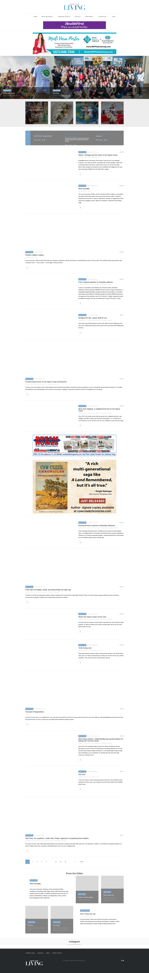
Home (35, 16)
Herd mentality (84, 189)
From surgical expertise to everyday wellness (95, 282)
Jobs (113, 16)
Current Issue (7, 95)
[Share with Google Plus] (91, 174)
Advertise (102, 16)
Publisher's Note (96, 157)
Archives (41, 953)
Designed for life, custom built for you (92, 318)
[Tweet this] (88, 174)
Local (13, 95)
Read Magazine (47, 16)
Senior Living (20, 95)
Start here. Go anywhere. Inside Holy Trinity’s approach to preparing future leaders (57, 838)
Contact (78, 16)
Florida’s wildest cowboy (34, 255)
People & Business (128, 95)
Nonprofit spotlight (97, 650)
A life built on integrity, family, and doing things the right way (48, 590)
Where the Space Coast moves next (92, 617)
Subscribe (89, 16)
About (48, 953)
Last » (82, 861)
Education (108, 134)
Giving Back (114, 95)
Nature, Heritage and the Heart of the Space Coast (97, 155)
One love (81, 774)
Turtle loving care (84, 648)
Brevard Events (64, 16)
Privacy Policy (57, 953)
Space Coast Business (49, 134)
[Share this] (84, 174)
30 (65, 861)
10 (56, 861)
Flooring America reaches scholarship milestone (96, 525)
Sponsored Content (39, 136)
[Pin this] (95, 174)
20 (60, 861)
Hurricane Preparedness (34, 712)
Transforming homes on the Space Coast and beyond (45, 382)
